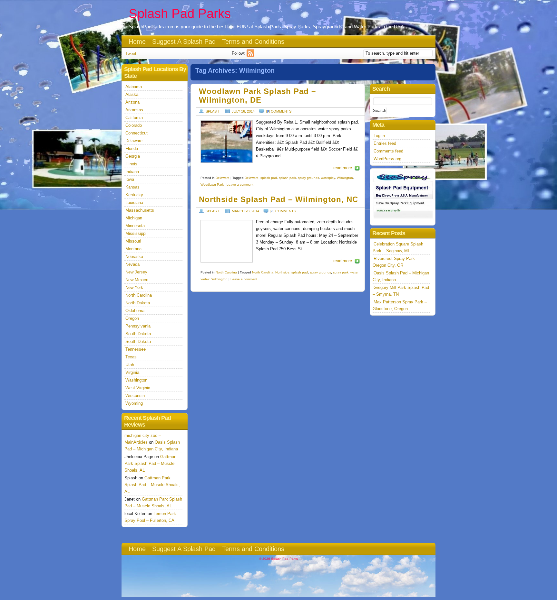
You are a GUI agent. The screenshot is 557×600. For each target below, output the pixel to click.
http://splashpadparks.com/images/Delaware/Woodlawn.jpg (226, 141)
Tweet (130, 53)
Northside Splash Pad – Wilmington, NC (278, 199)
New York (134, 287)
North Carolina (226, 272)
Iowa (129, 179)
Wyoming (134, 403)
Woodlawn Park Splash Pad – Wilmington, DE (257, 95)
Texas (131, 357)
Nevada (132, 264)
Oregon (132, 318)
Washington (136, 380)
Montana (133, 248)
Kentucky (134, 194)
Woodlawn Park (212, 184)
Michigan (133, 218)
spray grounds (308, 178)
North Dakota (137, 302)
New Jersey (136, 272)
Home (137, 41)
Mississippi (135, 233)
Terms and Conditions (253, 41)
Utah (129, 364)
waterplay (328, 178)
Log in (379, 135)
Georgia (132, 156)
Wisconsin (135, 395)
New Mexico (136, 279)
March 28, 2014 (245, 211)
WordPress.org (387, 158)
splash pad (268, 178)
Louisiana (134, 202)
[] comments (278, 111)
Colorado (133, 125)
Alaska (131, 94)
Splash (212, 111)
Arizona (132, 102)
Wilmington (345, 178)
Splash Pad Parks (180, 13)
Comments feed (388, 151)
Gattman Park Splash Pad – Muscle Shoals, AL (150, 463)
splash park (287, 178)
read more (342, 167)
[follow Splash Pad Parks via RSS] (251, 55)
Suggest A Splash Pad (184, 41)
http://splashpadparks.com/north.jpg (226, 241)
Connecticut (136, 133)
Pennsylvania (138, 326)
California (134, 117)
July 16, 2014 (243, 111)
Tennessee (135, 349)
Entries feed (385, 143)
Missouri (133, 241)
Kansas (132, 187)
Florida (131, 148)
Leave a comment (240, 184)
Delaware (223, 178)
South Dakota (138, 333)
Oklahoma (134, 310)
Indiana (132, 171)
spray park (340, 272)
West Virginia (137, 387)
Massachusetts (139, 210)
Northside (282, 272)
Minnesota (135, 225)
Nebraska (134, 256)
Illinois (131, 164)
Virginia (132, 372)
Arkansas (134, 109)
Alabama (133, 86)
